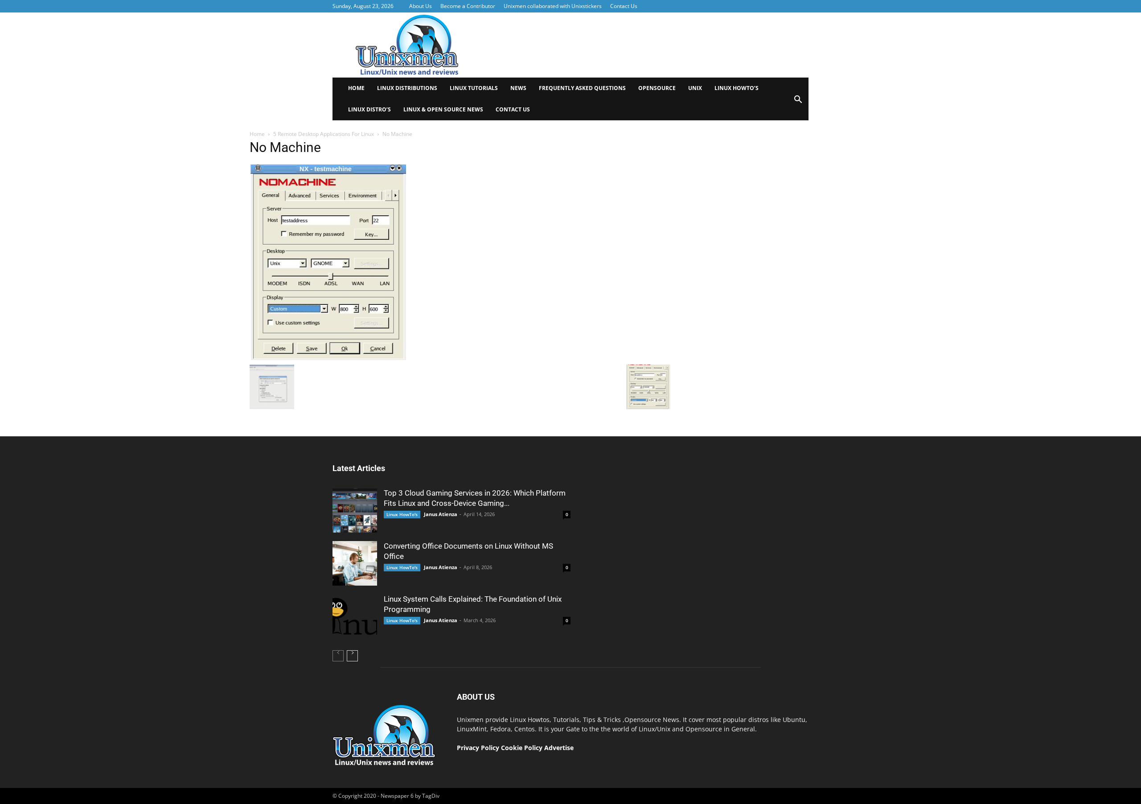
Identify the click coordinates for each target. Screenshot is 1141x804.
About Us (420, 6)
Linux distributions (407, 88)
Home (356, 88)
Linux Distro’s (369, 109)
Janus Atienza (440, 514)
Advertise (559, 747)
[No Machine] (328, 357)
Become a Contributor (467, 6)
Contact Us (623, 6)
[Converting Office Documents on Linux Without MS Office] (354, 563)
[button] (798, 102)
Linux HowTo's (402, 514)
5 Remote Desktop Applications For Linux (323, 134)
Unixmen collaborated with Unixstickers (553, 6)
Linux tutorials (474, 88)
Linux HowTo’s (736, 88)
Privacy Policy (478, 747)
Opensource (657, 88)
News (518, 88)
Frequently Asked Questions (582, 88)
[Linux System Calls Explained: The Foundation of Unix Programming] (354, 616)
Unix (695, 88)
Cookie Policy (522, 747)
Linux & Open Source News (443, 109)
